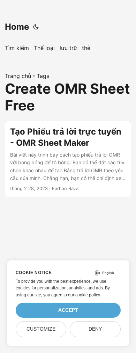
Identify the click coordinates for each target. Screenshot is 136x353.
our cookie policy (84, 295)
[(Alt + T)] (36, 26)
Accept (68, 310)
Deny (95, 329)
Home (17, 27)
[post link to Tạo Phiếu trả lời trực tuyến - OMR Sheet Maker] (68, 159)
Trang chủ (18, 75)
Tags (43, 75)
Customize (41, 329)
